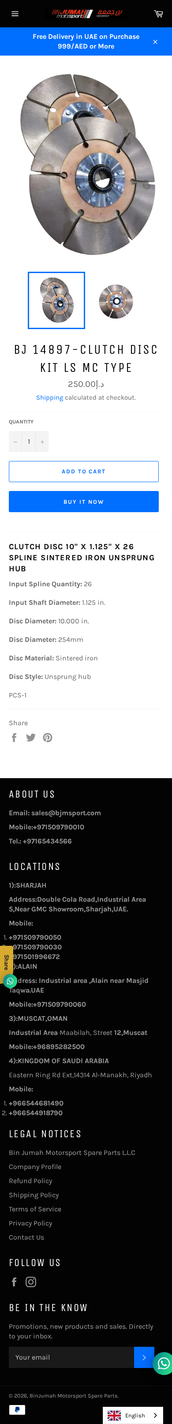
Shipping (49, 397)
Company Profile (35, 1166)
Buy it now (84, 501)
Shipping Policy (34, 1195)
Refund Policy (30, 1181)
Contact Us (26, 1237)
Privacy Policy (30, 1223)
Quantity (21, 422)
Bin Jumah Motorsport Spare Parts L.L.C (72, 1152)
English (135, 1415)
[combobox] (133, 1415)
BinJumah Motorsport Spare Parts (74, 1395)
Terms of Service (35, 1209)
